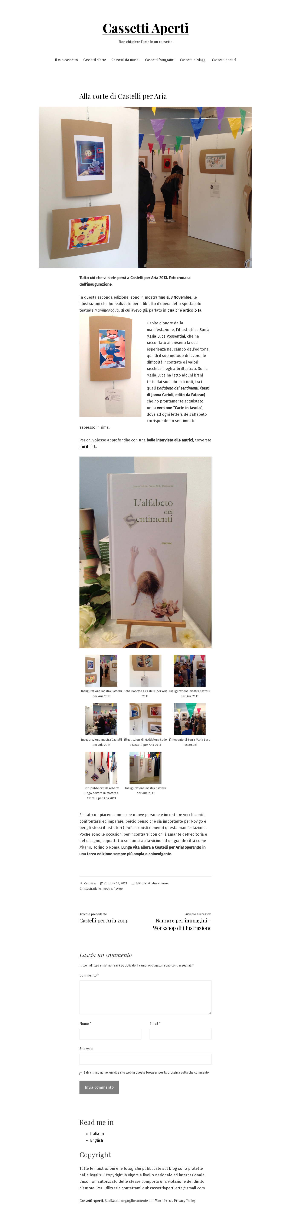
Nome (85, 1024)
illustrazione (92, 889)
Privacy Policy (185, 1200)
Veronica (90, 883)
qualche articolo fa (184, 310)
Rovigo (118, 889)
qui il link (87, 446)
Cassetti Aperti (145, 27)
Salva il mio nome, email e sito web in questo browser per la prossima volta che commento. (146, 1072)
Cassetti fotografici (159, 60)
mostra (107, 889)
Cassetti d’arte (94, 60)
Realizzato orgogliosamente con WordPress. (139, 1200)
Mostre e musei (158, 883)
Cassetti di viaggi (193, 60)
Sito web (86, 1049)
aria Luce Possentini (167, 336)
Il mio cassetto (66, 60)
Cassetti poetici (224, 60)
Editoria (141, 883)
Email (155, 1024)
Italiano (97, 1133)
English (96, 1140)
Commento (89, 975)
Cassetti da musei (125, 60)
